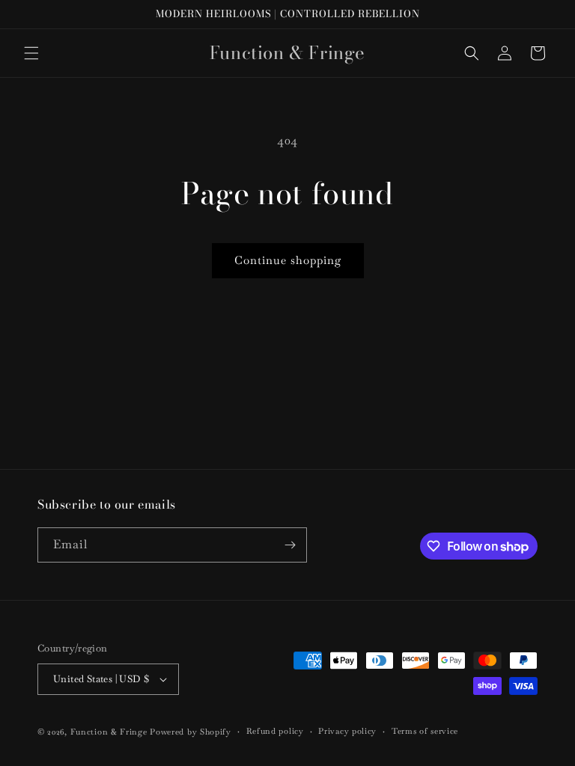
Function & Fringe (110, 731)
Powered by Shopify (190, 731)
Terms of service (425, 731)
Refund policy (275, 731)
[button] (31, 53)
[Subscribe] (289, 545)
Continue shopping (287, 260)
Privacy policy (347, 731)
